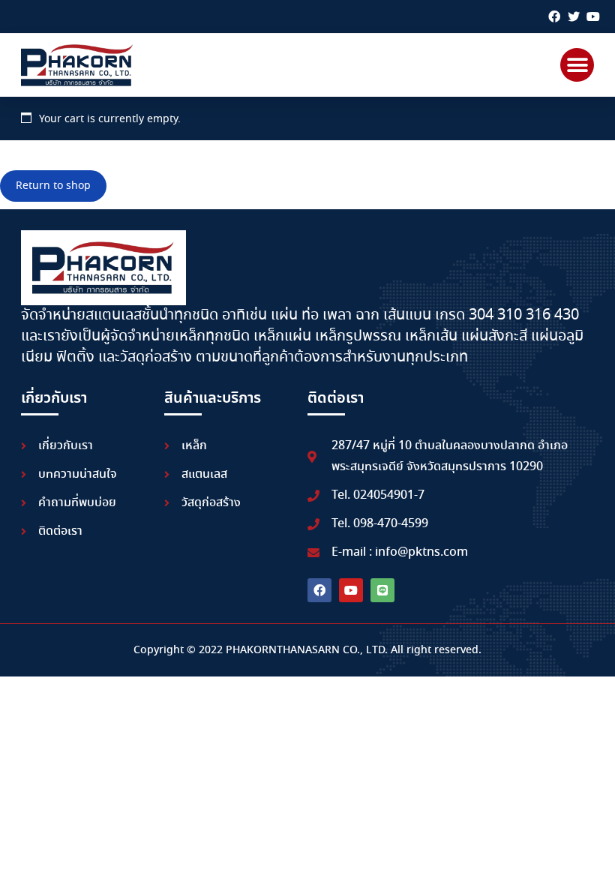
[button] (577, 65)
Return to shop (53, 186)
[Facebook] (554, 16)
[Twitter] (574, 16)
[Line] (382, 590)
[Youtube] (593, 16)
